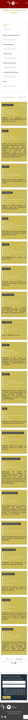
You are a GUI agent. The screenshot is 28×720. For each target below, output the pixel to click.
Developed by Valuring (14, 713)
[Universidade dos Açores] (11, 707)
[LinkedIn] (2, 717)
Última (12, 663)
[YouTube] (5, 717)
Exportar (13, 97)
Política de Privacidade (21, 694)
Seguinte (18, 659)
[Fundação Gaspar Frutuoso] (3, 707)
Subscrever (6, 697)
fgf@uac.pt (23, 693)
